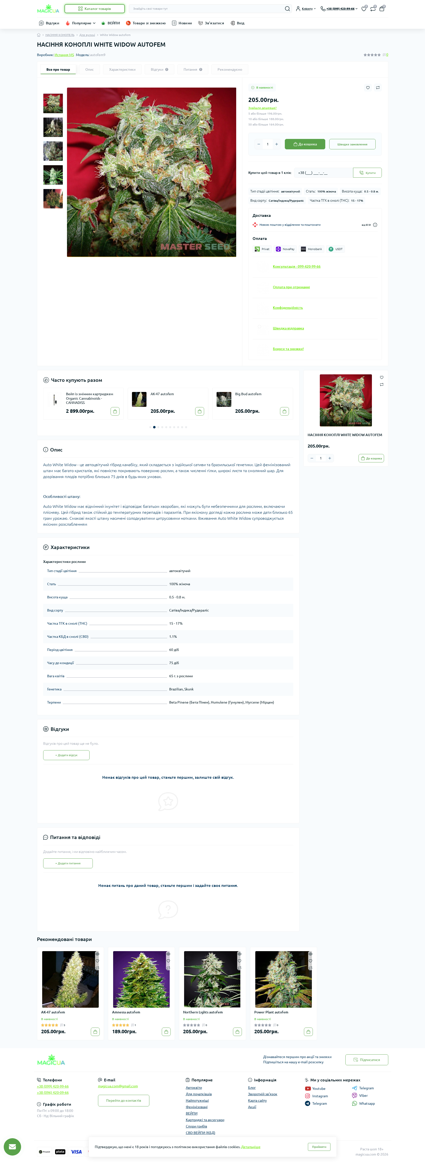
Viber (363, 1096)
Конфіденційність (288, 308)
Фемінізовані (197, 1107)
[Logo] (49, 8)
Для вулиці (87, 34)
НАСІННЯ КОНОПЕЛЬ (59, 34)
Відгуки (53, 23)
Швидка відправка (288, 328)
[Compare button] (378, 88)
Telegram (366, 1088)
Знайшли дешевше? (262, 107)
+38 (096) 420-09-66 (53, 1093)
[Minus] (259, 144)
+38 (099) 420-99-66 (53, 1086)
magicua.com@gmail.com (118, 1086)
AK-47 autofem (162, 394)
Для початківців (199, 1094)
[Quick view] (97, 954)
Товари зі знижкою (149, 23)
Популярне (81, 23)
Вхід (240, 23)
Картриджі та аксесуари (205, 1120)
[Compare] (97, 968)
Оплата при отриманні (291, 287)
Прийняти (319, 1146)
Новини (185, 23)
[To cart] (115, 411)
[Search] (287, 8)
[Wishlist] (97, 961)
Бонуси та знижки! (288, 349)
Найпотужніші (197, 1100)
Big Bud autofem (248, 394)
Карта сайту (257, 1100)
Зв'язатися (214, 23)
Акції (252, 1107)
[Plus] (277, 144)
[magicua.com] (123, 1060)
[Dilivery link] (375, 225)
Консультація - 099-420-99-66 (297, 266)
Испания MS (64, 55)
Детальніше (251, 1147)
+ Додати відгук (66, 755)
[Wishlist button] (368, 88)
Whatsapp (367, 1103)
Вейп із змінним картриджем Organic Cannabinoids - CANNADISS (89, 398)
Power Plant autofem (271, 1012)
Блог (252, 1088)
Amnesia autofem (126, 1012)
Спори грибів (196, 1126)
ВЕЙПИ (114, 23)
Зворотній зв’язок (262, 1094)
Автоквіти (194, 1088)
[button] (150, 427)
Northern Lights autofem (203, 1012)
